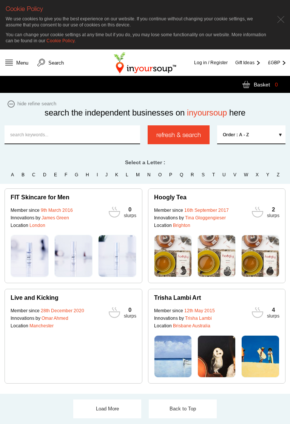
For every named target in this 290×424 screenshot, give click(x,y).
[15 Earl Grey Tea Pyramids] (216, 256)
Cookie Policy (60, 40)
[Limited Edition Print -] (173, 356)
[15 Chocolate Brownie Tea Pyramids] (260, 256)
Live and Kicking (35, 297)
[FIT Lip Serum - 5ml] (30, 256)
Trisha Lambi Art (177, 297)
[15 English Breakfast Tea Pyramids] (173, 256)
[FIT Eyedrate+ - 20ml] (117, 256)
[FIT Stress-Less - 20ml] (73, 256)
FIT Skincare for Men (40, 197)
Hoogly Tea (170, 197)
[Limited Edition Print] (216, 356)
